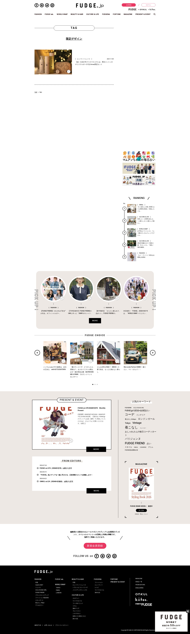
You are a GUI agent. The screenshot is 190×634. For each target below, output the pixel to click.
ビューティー (99, 585)
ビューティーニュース (79, 585)
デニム (150, 447)
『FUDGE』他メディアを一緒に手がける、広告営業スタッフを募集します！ (66, 475)
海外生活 (97, 593)
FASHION (38, 14)
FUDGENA (106, 14)
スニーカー (143, 428)
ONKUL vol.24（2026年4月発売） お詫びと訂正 (56, 481)
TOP (36, 92)
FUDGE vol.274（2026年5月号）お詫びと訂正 (56, 468)
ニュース (38, 587)
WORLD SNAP (62, 14)
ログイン (148, 5)
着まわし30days (130, 419)
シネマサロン (77, 613)
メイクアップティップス (80, 590)
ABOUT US (38, 625)
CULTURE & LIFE (92, 14)
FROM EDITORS (140, 585)
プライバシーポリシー (62, 625)
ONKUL (136, 447)
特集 (36, 582)
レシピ (97, 587)
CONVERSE (143, 447)
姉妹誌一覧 (138, 582)
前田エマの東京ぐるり (79, 616)
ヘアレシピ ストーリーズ (80, 587)
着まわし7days (39, 603)
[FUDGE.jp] (90, 5)
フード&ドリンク (78, 603)
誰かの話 (75, 619)
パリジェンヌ (133, 439)
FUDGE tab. (49, 14)
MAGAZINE (128, 14)
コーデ (129, 414)
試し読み (141, 510)
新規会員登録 (95, 546)
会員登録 (128, 5)
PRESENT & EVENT (143, 14)
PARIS (58, 590)
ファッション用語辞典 (42, 598)
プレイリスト (77, 611)
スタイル (128, 447)
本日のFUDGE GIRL (138, 408)
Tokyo (128, 423)
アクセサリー (39, 605)
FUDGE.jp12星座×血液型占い (137, 410)
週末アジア (76, 608)
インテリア (140, 415)
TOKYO (58, 588)
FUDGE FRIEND (135, 443)
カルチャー (76, 598)
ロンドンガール (146, 419)
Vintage (137, 423)
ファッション (99, 582)
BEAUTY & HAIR (77, 14)
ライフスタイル (77, 601)
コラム (75, 606)
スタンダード (39, 600)
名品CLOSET (39, 585)
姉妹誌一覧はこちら (141, 514)
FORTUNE (117, 14)
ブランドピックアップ (42, 595)
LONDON (58, 593)
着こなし (131, 427)
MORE (96, 449)
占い (149, 443)
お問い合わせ (48, 625)
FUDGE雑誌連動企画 (131, 450)
